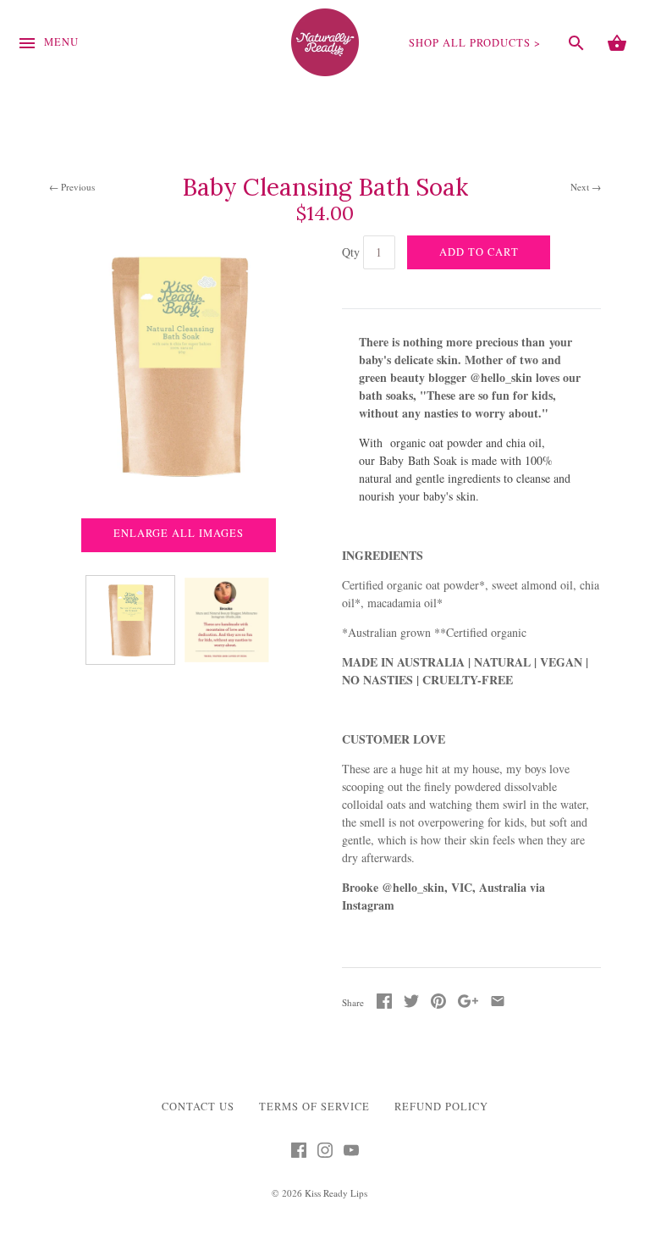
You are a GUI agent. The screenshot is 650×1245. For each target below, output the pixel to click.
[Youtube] (351, 1154)
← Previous (72, 186)
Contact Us (198, 1106)
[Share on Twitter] (411, 1004)
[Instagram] (325, 1154)
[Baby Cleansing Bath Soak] (130, 620)
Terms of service (314, 1106)
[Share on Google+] (468, 1004)
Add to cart (479, 252)
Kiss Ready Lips (336, 1193)
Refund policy (441, 1106)
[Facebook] (298, 1154)
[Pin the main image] (438, 1004)
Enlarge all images (178, 533)
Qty (351, 252)
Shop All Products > (475, 43)
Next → (585, 186)
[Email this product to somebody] (497, 1004)
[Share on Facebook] (384, 1004)
